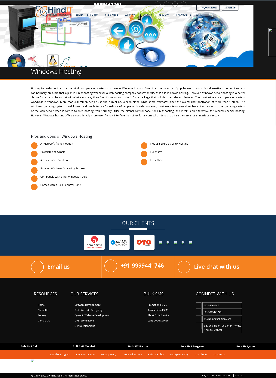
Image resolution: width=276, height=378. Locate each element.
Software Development (87, 304)
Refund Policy (156, 354)
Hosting (147, 15)
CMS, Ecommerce (84, 320)
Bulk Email (111, 15)
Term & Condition (221, 375)
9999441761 (108, 4)
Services (164, 15)
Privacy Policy (108, 354)
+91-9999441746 (142, 265)
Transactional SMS (158, 310)
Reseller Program (60, 354)
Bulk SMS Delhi (30, 346)
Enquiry (42, 315)
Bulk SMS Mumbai (84, 346)
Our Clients (201, 354)
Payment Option (85, 354)
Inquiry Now (209, 7)
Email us (58, 266)
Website (130, 15)
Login (198, 15)
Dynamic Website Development (92, 315)
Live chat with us (216, 266)
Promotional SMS (157, 304)
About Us (43, 310)
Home (79, 15)
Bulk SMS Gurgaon (192, 346)
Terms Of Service (132, 354)
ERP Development (85, 325)
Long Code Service (158, 320)
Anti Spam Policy (179, 354)
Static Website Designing (88, 310)
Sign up (231, 7)
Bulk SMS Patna (138, 346)
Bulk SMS (92, 15)
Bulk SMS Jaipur (246, 346)
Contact (239, 375)
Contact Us (44, 320)
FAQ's (205, 375)
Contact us (183, 15)
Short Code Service (158, 315)
